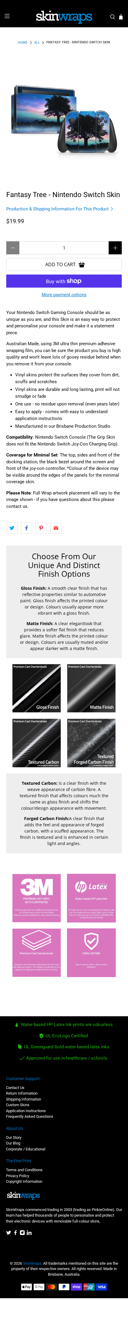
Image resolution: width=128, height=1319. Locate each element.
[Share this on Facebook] (26, 528)
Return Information (22, 1093)
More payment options (64, 294)
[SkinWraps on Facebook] (15, 1234)
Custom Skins (17, 1105)
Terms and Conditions (24, 1170)
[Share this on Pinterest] (41, 528)
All (37, 42)
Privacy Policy (17, 1176)
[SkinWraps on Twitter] (8, 1234)
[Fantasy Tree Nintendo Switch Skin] (64, 115)
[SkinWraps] (64, 17)
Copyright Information (24, 1181)
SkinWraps (32, 1263)
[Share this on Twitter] (12, 528)
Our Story (13, 1137)
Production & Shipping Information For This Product (58, 209)
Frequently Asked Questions (29, 1116)
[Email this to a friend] (56, 528)
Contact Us (15, 1087)
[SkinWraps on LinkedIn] (29, 1234)
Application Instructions (26, 1111)
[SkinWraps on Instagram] (22, 1234)
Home (22, 42)
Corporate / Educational (25, 1149)
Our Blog (13, 1143)
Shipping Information (23, 1099)
